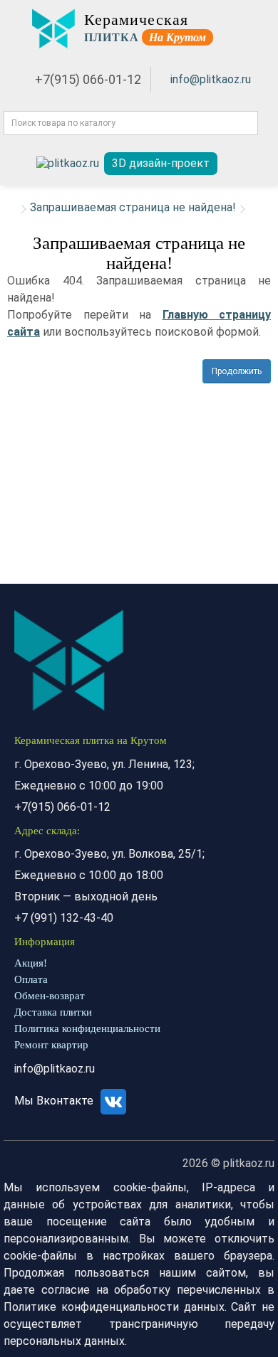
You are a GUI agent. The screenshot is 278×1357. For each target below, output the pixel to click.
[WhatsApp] (20, 163)
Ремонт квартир (51, 1044)
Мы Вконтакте (55, 1100)
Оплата (31, 979)
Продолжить (237, 371)
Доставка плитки (53, 1012)
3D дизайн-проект (161, 163)
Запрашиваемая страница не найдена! (133, 207)
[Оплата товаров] (244, 163)
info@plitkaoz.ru (210, 79)
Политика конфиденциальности (87, 1028)
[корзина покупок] (262, 164)
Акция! (30, 963)
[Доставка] (228, 163)
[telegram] (67, 163)
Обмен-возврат (49, 995)
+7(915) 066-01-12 (88, 79)
